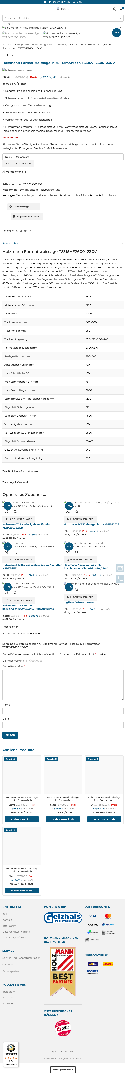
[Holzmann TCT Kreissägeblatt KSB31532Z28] (94, 504)
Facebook (8, 997)
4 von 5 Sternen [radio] (38, 660)
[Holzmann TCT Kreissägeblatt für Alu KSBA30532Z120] (32, 504)
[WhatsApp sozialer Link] (30, 231)
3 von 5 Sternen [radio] (35, 660)
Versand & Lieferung (14, 937)
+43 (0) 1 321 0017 (73, 2)
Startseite (8, 44)
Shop (20, 44)
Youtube (7, 1003)
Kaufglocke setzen (18, 163)
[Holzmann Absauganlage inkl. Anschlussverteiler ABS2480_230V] (94, 544)
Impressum (9, 925)
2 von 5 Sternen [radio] (33, 660)
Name (7, 704)
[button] (5, 28)
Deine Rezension (13, 666)
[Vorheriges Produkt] (4, 56)
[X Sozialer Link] (17, 231)
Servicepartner (11, 971)
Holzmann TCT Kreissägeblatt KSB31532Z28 (91, 524)
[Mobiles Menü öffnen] (4, 9)
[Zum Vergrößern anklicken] (8, 23)
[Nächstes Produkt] (12, 56)
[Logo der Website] (63, 8)
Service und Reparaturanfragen (21, 957)
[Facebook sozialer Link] (13, 231)
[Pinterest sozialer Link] (25, 231)
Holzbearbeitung (35, 44)
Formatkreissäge (58, 44)
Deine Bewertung (14, 660)
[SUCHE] (120, 18)
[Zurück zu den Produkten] (8, 56)
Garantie (7, 964)
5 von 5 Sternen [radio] (41, 660)
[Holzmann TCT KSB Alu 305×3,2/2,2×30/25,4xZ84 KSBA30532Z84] (32, 585)
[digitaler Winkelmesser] (94, 584)
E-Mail (7, 718)
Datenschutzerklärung (16, 931)
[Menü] (17, 1044)
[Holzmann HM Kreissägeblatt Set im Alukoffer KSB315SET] (32, 544)
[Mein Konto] (114, 9)
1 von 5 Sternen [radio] (30, 660)
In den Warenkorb (21, 819)
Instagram (8, 991)
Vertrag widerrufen (63, 1069)
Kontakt (7, 919)
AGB (5, 913)
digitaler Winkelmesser (79, 602)
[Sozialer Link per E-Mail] (21, 231)
